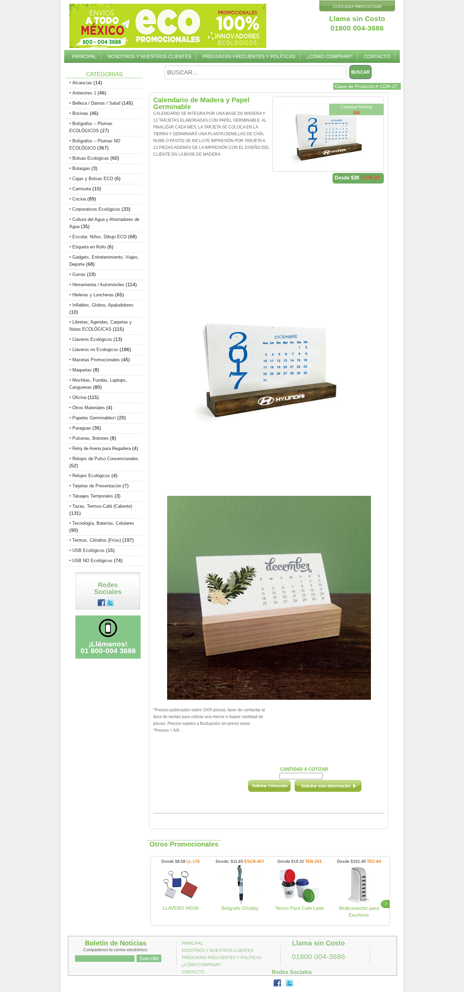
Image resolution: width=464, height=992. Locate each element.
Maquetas (82, 369)
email (337, 788)
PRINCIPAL (84, 56)
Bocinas (80, 113)
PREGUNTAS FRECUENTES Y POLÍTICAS (248, 56)
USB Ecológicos (88, 550)
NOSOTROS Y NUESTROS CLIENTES (149, 56)
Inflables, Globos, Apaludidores (102, 305)
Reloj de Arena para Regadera (101, 448)
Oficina (79, 397)
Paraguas (81, 428)
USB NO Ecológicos (92, 560)
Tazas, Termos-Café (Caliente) (102, 506)
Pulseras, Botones (90, 438)
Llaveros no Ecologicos (95, 349)
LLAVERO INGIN (181, 908)
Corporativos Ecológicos (96, 209)
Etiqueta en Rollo (89, 246)
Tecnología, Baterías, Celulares (103, 523)
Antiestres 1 (84, 92)
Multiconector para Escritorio (359, 911)
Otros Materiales (88, 407)
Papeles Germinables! (94, 417)
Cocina (79, 199)
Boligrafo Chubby (239, 908)
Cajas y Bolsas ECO (92, 178)
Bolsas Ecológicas (90, 158)
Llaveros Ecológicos (92, 339)
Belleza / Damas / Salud (96, 103)
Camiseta (81, 188)
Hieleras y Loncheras (93, 294)
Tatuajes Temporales (92, 496)
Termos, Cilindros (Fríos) (96, 540)
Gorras (79, 274)
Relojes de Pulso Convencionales (105, 458)
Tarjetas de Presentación (96, 485)
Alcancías (82, 82)
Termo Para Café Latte (299, 908)
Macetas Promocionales (96, 359)
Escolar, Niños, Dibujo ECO (99, 236)
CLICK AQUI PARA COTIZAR (357, 6)
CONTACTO (377, 56)
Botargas (81, 168)
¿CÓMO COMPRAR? (329, 56)
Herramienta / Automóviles (98, 284)
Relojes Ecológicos (91, 475)
